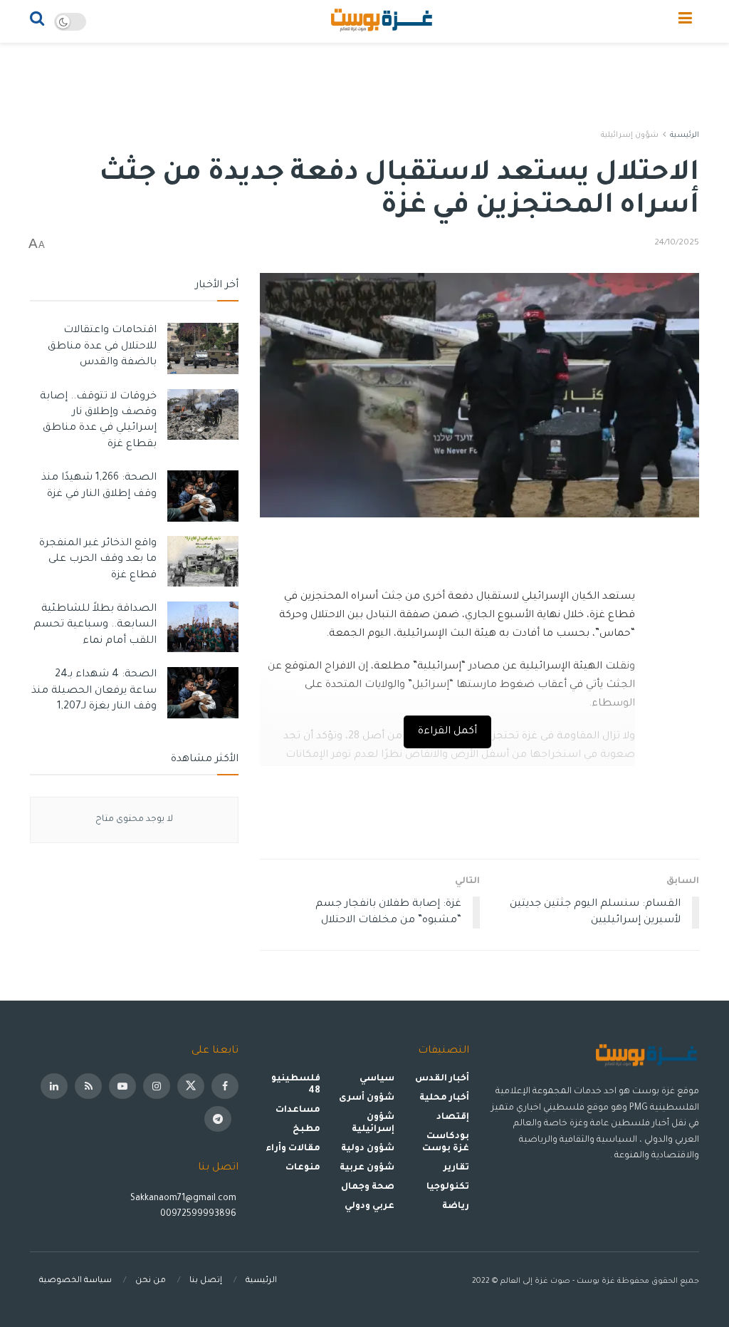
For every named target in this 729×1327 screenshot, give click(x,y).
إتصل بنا (205, 1281)
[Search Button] (37, 21)
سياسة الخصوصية (75, 1281)
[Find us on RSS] (88, 1086)
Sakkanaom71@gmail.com (183, 1199)
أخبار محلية (444, 1098)
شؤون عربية (367, 1168)
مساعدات (298, 1110)
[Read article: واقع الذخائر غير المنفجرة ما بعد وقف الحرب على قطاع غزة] (202, 561)
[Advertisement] (364, 85)
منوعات (302, 1168)
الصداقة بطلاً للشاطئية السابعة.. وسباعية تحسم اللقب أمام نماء (95, 625)
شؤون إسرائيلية (630, 135)
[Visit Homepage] (382, 21)
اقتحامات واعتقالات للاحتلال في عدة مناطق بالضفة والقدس (102, 346)
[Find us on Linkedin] (54, 1086)
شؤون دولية (367, 1149)
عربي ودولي (369, 1207)
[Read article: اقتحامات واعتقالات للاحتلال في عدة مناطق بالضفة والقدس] (202, 348)
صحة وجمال (367, 1187)
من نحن (150, 1281)
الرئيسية (684, 135)
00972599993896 (199, 1214)
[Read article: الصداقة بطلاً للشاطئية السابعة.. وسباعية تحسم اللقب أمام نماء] (202, 627)
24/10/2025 (676, 243)
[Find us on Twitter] (190, 1086)
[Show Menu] (685, 21)
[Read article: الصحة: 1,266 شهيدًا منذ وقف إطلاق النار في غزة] (202, 496)
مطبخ (306, 1130)
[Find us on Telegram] (217, 1119)
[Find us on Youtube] (122, 1086)
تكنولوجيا (447, 1187)
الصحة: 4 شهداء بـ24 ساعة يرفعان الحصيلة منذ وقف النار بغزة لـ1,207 (94, 691)
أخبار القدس (442, 1079)
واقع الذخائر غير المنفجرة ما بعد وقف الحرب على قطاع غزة (98, 560)
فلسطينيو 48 (295, 1085)
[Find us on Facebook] (224, 1086)
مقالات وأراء (293, 1149)
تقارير (456, 1168)
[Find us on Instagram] (156, 1086)
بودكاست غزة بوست (445, 1143)
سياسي (377, 1079)
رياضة (455, 1207)
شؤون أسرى (366, 1098)
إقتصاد (452, 1117)
